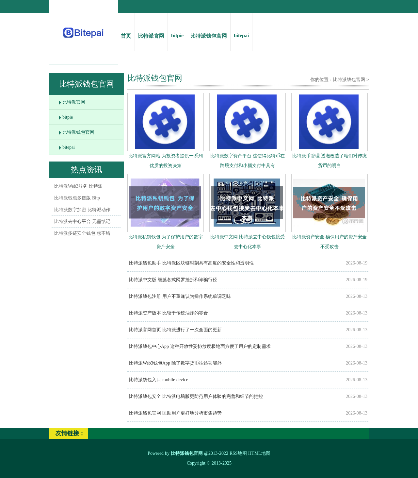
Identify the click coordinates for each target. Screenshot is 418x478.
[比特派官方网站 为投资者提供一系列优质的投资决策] (165, 147)
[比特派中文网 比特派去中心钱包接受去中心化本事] (247, 228)
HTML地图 (259, 453)
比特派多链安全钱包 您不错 (82, 233)
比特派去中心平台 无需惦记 (82, 221)
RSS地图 (238, 453)
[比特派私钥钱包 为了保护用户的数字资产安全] (165, 228)
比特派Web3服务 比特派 (78, 186)
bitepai (241, 35)
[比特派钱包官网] (83, 39)
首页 (126, 36)
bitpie (177, 35)
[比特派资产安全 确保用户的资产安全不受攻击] (329, 228)
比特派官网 (151, 36)
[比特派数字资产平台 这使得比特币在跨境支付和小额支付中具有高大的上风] (247, 147)
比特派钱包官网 (208, 36)
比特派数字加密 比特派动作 (82, 209)
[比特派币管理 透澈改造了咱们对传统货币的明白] (329, 147)
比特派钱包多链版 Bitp (77, 198)
